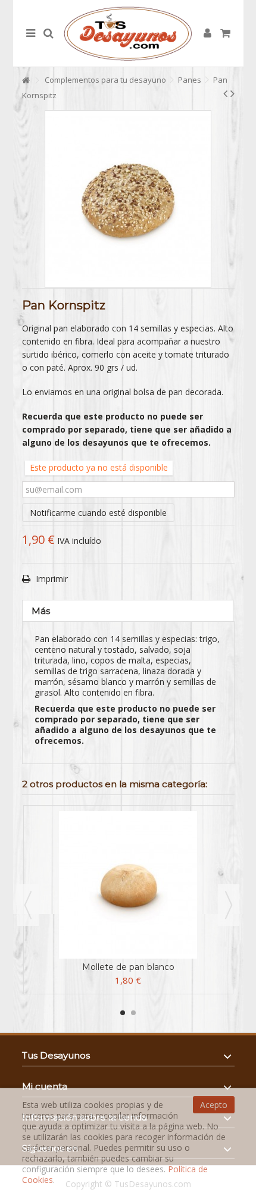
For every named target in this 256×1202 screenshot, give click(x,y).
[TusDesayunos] (128, 33)
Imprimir (50, 578)
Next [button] (228, 905)
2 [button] (133, 1012)
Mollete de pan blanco (128, 967)
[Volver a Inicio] (25, 80)
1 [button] (122, 1012)
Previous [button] (28, 905)
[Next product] (232, 93)
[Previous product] (225, 93)
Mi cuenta (44, 1086)
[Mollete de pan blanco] (128, 885)
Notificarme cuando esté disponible (98, 512)
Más (41, 610)
